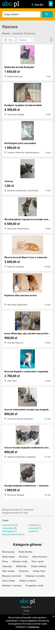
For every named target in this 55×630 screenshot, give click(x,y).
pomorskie (33, 528)
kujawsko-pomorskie (11, 534)
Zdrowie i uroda (19, 561)
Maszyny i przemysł (11, 576)
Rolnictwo (24, 571)
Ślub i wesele (8, 571)
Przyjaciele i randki (34, 585)
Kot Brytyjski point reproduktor (20, 143)
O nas (26, 610)
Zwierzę (8, 181)
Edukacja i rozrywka (35, 576)
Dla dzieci (23, 556)
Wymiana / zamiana (11, 585)
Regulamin (26, 607)
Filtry (11, 40)
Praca (5, 561)
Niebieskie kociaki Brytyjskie (19, 67)
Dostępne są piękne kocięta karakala (23, 105)
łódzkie (32, 531)
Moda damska (25, 552)
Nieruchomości (40, 556)
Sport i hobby (8, 580)
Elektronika (21, 566)
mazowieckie (8, 525)
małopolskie (7, 528)
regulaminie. (34, 627)
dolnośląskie (8, 531)
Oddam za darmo (27, 580)
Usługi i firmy (39, 571)
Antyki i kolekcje (38, 566)
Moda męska (8, 556)
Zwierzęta (7, 566)
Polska (5, 520)
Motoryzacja (8, 552)
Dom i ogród (38, 561)
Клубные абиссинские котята (20, 295)
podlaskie (33, 525)
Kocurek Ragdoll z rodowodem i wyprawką (26, 371)
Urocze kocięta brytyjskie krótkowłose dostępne (29, 447)
